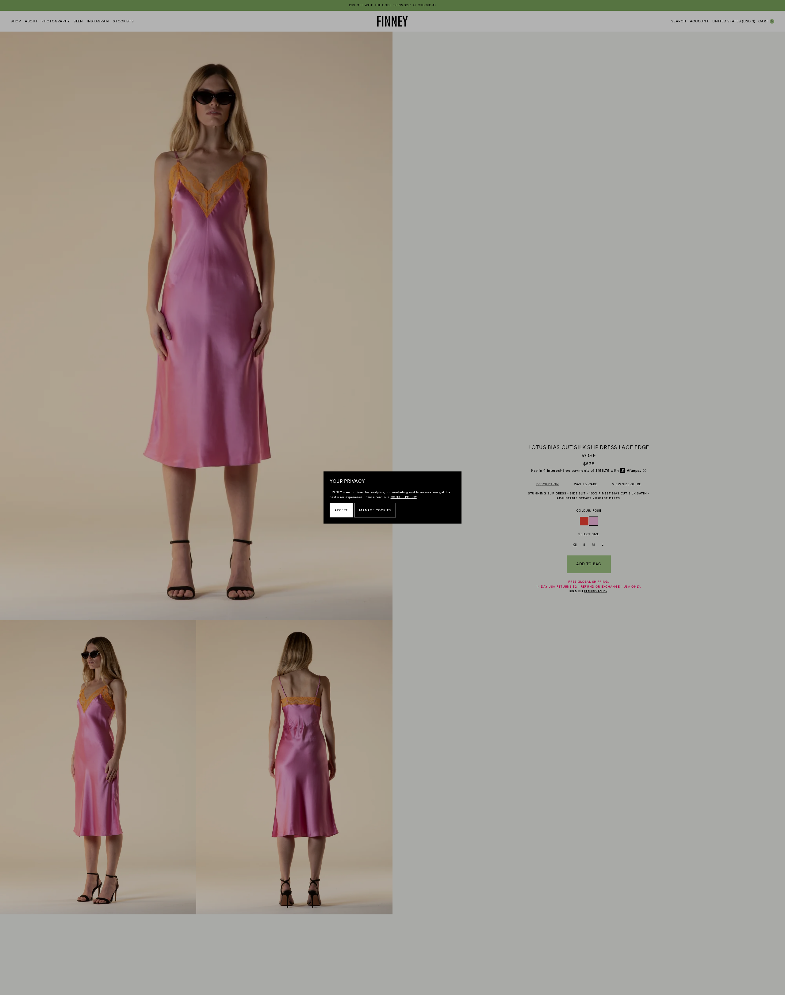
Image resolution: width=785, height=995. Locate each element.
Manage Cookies (375, 510)
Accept (341, 510)
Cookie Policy (404, 497)
